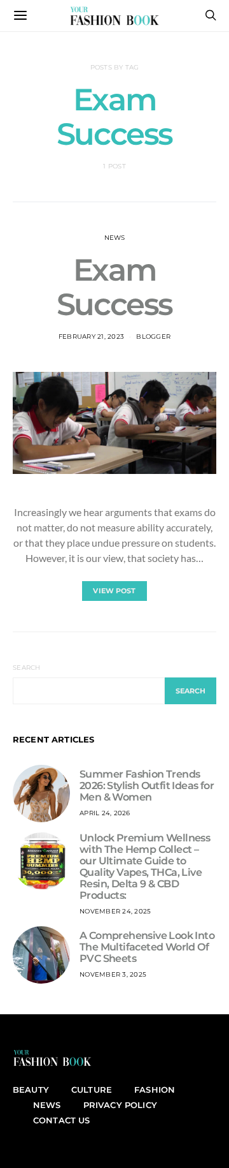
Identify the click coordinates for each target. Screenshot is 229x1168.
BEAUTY (31, 1089)
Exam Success (114, 287)
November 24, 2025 (115, 911)
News (114, 237)
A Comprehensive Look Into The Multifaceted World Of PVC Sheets (147, 947)
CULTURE (91, 1089)
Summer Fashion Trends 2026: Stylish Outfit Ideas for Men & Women (147, 785)
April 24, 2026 (105, 813)
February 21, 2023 (91, 336)
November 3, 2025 (113, 974)
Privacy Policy (120, 1105)
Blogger (153, 336)
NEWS (47, 1105)
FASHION (154, 1089)
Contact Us (61, 1120)
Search (27, 667)
